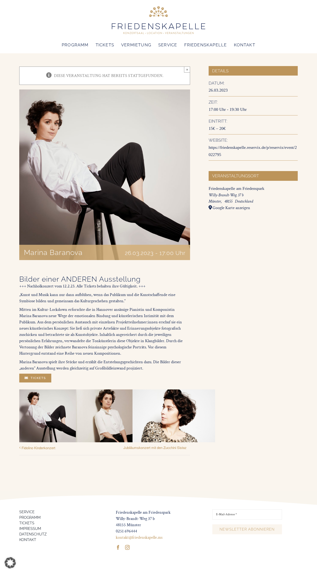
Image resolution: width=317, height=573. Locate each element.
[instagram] (127, 547)
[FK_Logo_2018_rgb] (158, 6)
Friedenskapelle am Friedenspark (236, 188)
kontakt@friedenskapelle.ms (139, 537)
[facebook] (118, 547)
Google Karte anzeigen (231, 207)
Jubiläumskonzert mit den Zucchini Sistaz (155, 447)
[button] (10, 563)
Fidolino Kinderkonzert (38, 447)
